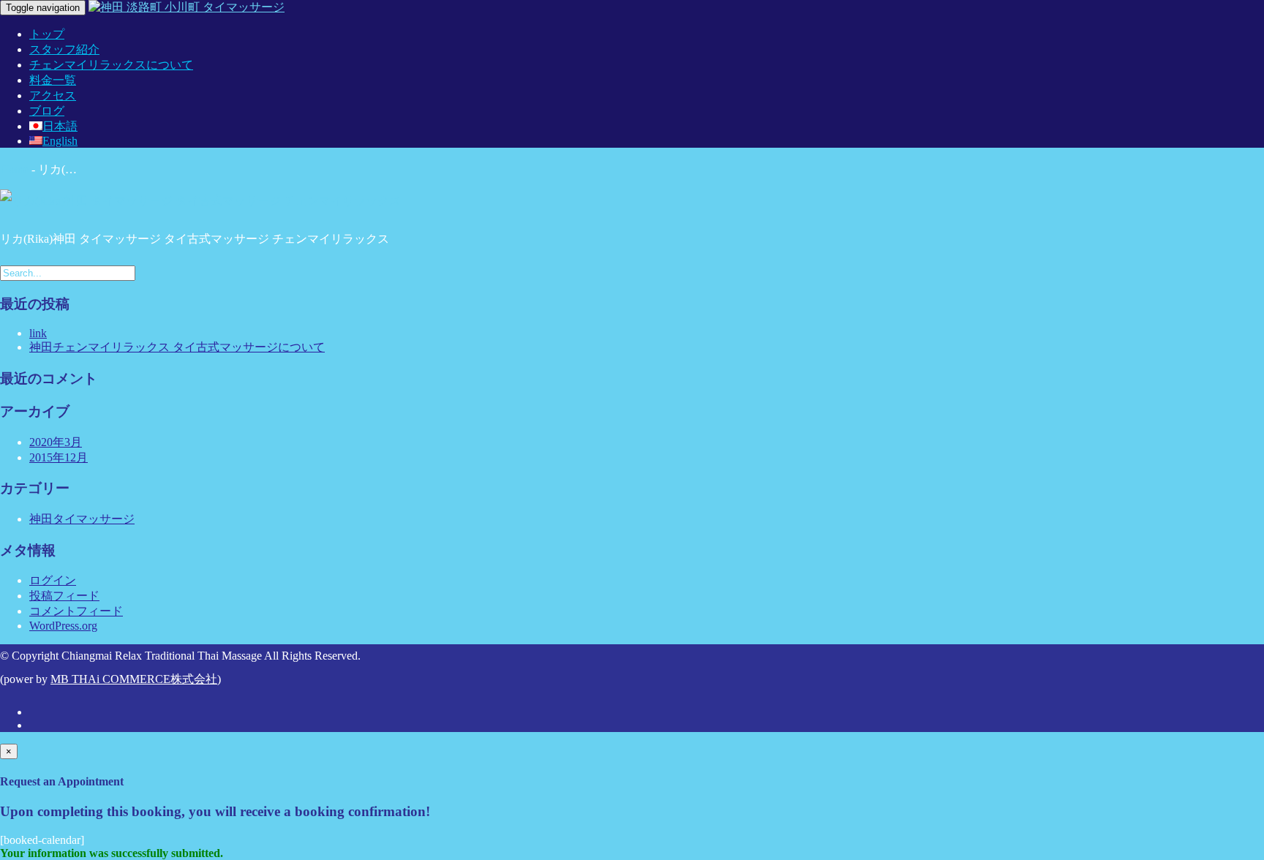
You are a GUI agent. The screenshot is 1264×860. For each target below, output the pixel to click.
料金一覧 (52, 80)
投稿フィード (64, 595)
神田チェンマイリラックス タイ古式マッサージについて (177, 347)
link (38, 333)
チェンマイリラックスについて (111, 65)
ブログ (46, 111)
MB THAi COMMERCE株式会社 (133, 679)
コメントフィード (76, 611)
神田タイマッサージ (82, 519)
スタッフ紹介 (64, 49)
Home (14, 169)
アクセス (52, 95)
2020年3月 (55, 442)
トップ (46, 34)
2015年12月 (58, 457)
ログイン (52, 580)
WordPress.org (63, 625)
